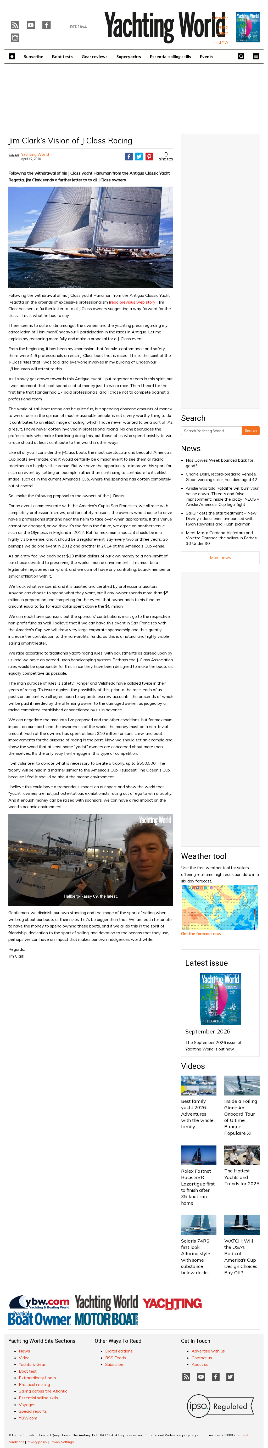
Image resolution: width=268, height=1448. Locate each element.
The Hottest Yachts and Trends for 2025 (241, 1177)
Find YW (221, 42)
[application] (90, 860)
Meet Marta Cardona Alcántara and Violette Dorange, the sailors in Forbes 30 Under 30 (221, 538)
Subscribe (219, 18)
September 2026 (207, 1031)
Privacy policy (37, 1442)
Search (251, 430)
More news (220, 557)
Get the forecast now (201, 933)
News (191, 448)
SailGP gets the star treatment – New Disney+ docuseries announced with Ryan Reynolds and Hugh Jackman (221, 518)
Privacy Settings (61, 1442)
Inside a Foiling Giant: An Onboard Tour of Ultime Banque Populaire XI (240, 1117)
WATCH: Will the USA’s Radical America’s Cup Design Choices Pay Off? (240, 1257)
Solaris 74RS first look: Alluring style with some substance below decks (195, 1257)
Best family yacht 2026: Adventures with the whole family (197, 1114)
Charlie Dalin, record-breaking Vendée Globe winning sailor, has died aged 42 (221, 476)
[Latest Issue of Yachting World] (248, 27)
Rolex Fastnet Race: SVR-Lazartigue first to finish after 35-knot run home (198, 1187)
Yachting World (35, 154)
